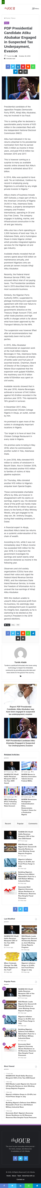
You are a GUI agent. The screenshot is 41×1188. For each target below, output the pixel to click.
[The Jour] (10, 8)
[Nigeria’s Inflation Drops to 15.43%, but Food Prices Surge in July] (10, 862)
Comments (32, 823)
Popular (20, 823)
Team (19, 1176)
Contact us (20, 1179)
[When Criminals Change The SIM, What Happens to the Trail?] (11, 956)
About (14, 1176)
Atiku (13, 625)
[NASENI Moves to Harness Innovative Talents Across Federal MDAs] (29, 766)
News (13, 18)
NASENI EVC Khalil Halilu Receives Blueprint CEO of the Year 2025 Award (11, 778)
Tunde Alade (11, 56)
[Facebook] (15, 909)
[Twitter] (20, 909)
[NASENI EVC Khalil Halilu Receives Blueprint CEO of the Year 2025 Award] (12, 766)
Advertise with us (28, 1176)
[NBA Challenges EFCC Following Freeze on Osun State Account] (12, 790)
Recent (8, 823)
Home (7, 18)
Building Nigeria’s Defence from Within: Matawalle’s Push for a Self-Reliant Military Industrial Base (27, 876)
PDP (18, 625)
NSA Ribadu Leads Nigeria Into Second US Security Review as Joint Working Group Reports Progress (27, 849)
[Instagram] (25, 909)
